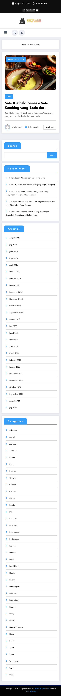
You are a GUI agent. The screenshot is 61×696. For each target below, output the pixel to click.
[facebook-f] (24, 10)
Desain (12, 505)
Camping (13, 478)
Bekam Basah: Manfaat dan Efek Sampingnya (27, 177)
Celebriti (12, 484)
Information (13, 600)
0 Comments (33, 127)
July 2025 (13, 326)
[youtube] (37, 10)
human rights (14, 586)
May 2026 (13, 258)
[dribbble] (30, 10)
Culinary (12, 491)
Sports (12, 654)
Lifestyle (12, 607)
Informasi (13, 593)
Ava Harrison (17, 127)
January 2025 (14, 367)
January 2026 (14, 285)
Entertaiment (14, 532)
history (12, 579)
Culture (12, 498)
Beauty (12, 457)
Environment (14, 539)
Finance (12, 552)
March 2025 (14, 353)
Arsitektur (13, 444)
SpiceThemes (31, 691)
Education (13, 525)
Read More (50, 127)
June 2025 (13, 333)
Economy (13, 518)
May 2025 (13, 339)
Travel (11, 668)
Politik (11, 640)
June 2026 (13, 251)
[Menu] (5, 32)
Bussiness (13, 471)
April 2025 (13, 346)
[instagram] (33, 10)
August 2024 (14, 400)
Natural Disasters (16, 627)
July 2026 (13, 244)
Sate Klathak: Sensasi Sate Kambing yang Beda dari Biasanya (26, 105)
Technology (13, 661)
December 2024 (16, 373)
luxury (11, 613)
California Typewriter (41, 688)
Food (8, 96)
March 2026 (14, 271)
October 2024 (15, 387)
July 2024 (13, 407)
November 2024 (16, 380)
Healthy (12, 573)
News (11, 634)
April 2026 (13, 265)
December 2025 (16, 292)
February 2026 (15, 278)
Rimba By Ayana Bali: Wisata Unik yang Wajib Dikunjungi (32, 184)
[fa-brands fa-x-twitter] (27, 10)
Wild (11, 674)
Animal (12, 437)
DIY (10, 512)
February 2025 (15, 360)
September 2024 (16, 394)
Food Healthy (14, 566)
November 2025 (16, 299)
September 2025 (16, 312)
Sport (11, 647)
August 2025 (14, 319)
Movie (11, 620)
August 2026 (14, 237)
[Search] (15, 32)
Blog (11, 464)
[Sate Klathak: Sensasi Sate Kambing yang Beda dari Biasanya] (30, 72)
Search (12, 145)
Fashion (12, 545)
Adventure (13, 430)
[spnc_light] (22, 33)
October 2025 (15, 305)
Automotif (13, 450)
